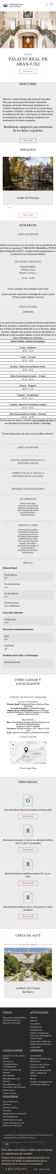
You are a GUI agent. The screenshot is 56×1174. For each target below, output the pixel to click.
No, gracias (42, 1169)
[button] (8, 207)
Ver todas (28, 215)
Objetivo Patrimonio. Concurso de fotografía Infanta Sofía (41, 1036)
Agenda (34, 1020)
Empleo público (10, 1107)
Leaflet (35, 763)
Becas (33, 1078)
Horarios (25, 13)
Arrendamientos (10, 1116)
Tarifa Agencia (11, 593)
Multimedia (35, 1047)
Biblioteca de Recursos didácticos (40, 1060)
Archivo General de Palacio (12, 1071)
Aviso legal (17, 1135)
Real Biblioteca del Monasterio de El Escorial (14, 1085)
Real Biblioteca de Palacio (11, 1080)
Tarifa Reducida (12, 584)
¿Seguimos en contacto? (14, 1113)
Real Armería (9, 1075)
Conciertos (35, 1023)
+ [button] (13, 744)
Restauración (9, 1090)
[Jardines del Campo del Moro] (28, 964)
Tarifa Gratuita (11, 602)
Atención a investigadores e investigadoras (10, 1064)
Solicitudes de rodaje (12, 1119)
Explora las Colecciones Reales (14, 1057)
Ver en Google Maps (28, 768)
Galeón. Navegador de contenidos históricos (41, 1083)
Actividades (35, 1055)
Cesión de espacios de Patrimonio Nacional (13, 1124)
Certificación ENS (9, 1138)
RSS (25, 1138)
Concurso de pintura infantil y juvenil (39, 1065)
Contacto (19, 1138)
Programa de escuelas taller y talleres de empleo (40, 1073)
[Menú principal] (51, 4)
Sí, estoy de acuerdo (16, 1169)
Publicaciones (9, 1093)
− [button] (13, 749)
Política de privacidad (30, 1135)
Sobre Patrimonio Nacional (10, 1103)
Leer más (28, 141)
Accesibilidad (7, 1135)
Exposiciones (36, 1026)
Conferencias (36, 1030)
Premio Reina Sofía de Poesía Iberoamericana (41, 1042)
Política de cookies (45, 1135)
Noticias (33, 1017)
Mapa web (31, 1138)
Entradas (28, 71)
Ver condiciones (12, 605)
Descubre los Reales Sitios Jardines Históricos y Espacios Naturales (14, 1020)
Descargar (28, 816)
